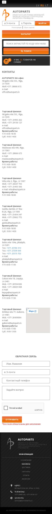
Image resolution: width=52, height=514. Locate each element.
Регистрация (16, 27)
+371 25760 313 (14, 248)
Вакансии (26, 479)
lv (37, 5)
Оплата (26, 475)
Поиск (27, 51)
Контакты (26, 464)
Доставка (26, 467)
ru (42, 5)
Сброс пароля (29, 27)
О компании (26, 460)
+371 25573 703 (14, 253)
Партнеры (26, 472)
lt (46, 5)
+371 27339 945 (14, 250)
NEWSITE (42, 510)
